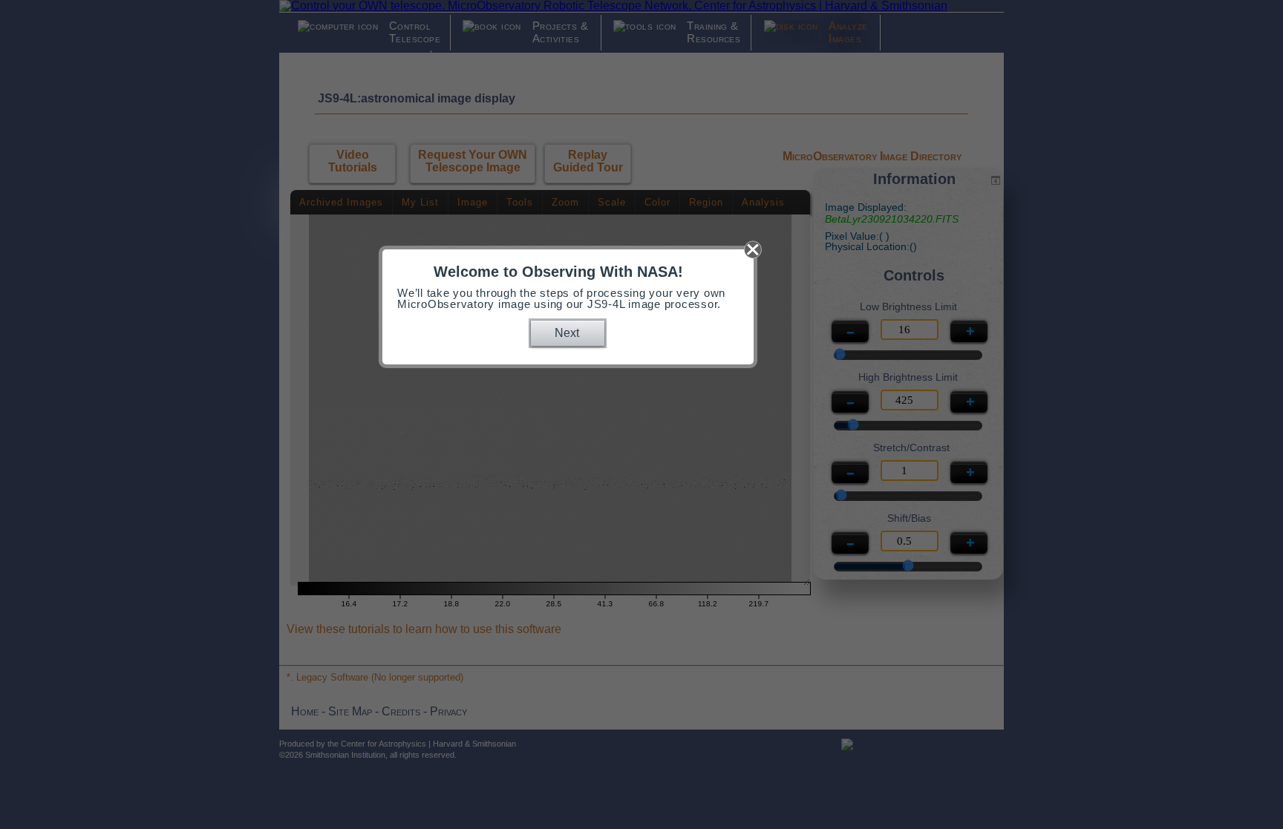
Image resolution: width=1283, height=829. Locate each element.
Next (567, 333)
